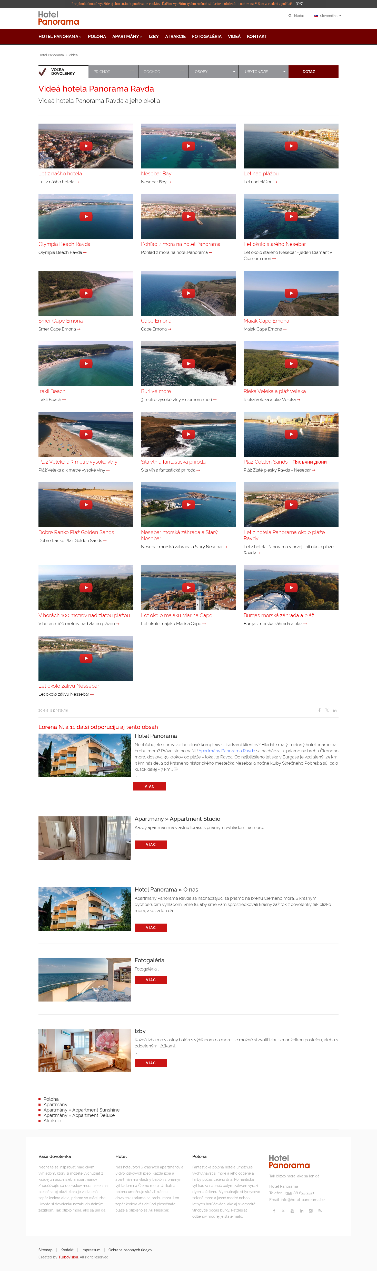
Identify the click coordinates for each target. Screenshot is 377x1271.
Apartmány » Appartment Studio (177, 818)
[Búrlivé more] (215, 399)
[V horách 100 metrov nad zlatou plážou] (118, 624)
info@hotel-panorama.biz (303, 1199)
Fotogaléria (207, 36)
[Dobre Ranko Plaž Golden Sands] (105, 540)
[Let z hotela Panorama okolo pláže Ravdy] (259, 553)
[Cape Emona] (169, 329)
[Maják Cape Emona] (285, 329)
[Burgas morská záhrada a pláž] (305, 624)
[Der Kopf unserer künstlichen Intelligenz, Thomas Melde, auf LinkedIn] (301, 1211)
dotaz (309, 71)
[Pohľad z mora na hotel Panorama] (210, 252)
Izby (154, 36)
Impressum (91, 1250)
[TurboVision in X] (283, 1211)
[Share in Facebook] (319, 710)
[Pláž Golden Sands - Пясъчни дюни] (313, 470)
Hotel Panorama (58, 36)
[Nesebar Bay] (169, 182)
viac (150, 786)
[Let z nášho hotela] (77, 182)
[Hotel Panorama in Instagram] (311, 1211)
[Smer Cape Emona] (79, 329)
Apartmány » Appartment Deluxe (79, 1115)
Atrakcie (175, 36)
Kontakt (257, 36)
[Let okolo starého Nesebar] (274, 258)
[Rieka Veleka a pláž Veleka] (298, 399)
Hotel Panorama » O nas (166, 889)
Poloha (97, 36)
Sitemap (45, 1250)
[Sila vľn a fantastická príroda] (198, 470)
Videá (234, 36)
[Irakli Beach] (64, 399)
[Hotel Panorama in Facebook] (274, 1211)
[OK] (299, 4)
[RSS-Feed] (320, 1211)
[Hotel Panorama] (84, 754)
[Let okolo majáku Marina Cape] (204, 624)
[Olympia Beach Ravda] (85, 252)
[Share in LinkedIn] (335, 710)
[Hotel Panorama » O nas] (84, 908)
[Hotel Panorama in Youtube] (292, 1211)
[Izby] (84, 1049)
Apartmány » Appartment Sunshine (82, 1110)
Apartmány (125, 36)
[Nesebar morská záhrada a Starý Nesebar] (225, 547)
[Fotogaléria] (84, 978)
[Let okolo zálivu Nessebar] (92, 694)
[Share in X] (327, 710)
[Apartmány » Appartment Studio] (84, 837)
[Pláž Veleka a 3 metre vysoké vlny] (108, 470)
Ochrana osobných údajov (130, 1250)
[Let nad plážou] (275, 182)
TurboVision (68, 1257)
